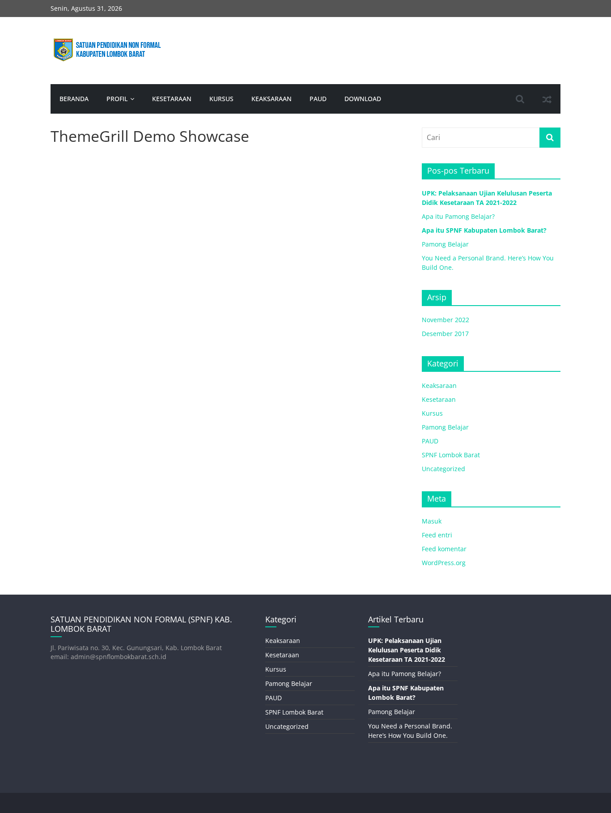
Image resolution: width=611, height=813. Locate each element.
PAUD (318, 98)
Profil (116, 98)
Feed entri (437, 535)
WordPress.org (444, 562)
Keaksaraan (271, 98)
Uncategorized (443, 468)
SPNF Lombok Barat (451, 455)
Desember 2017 (445, 333)
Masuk (431, 521)
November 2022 (445, 319)
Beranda (74, 98)
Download (362, 98)
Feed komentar (444, 549)
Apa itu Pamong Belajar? (458, 216)
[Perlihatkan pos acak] (547, 99)
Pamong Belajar (445, 244)
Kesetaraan (171, 98)
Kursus (221, 98)
